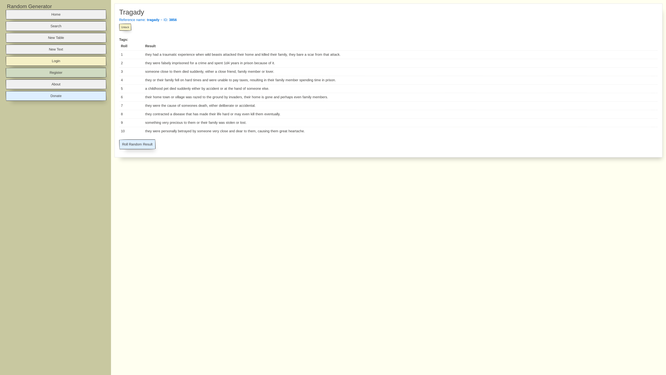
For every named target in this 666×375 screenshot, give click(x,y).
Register (56, 72)
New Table (56, 38)
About (56, 84)
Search (55, 26)
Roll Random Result (137, 144)
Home (56, 14)
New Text (56, 49)
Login (56, 61)
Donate (56, 96)
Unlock (125, 27)
